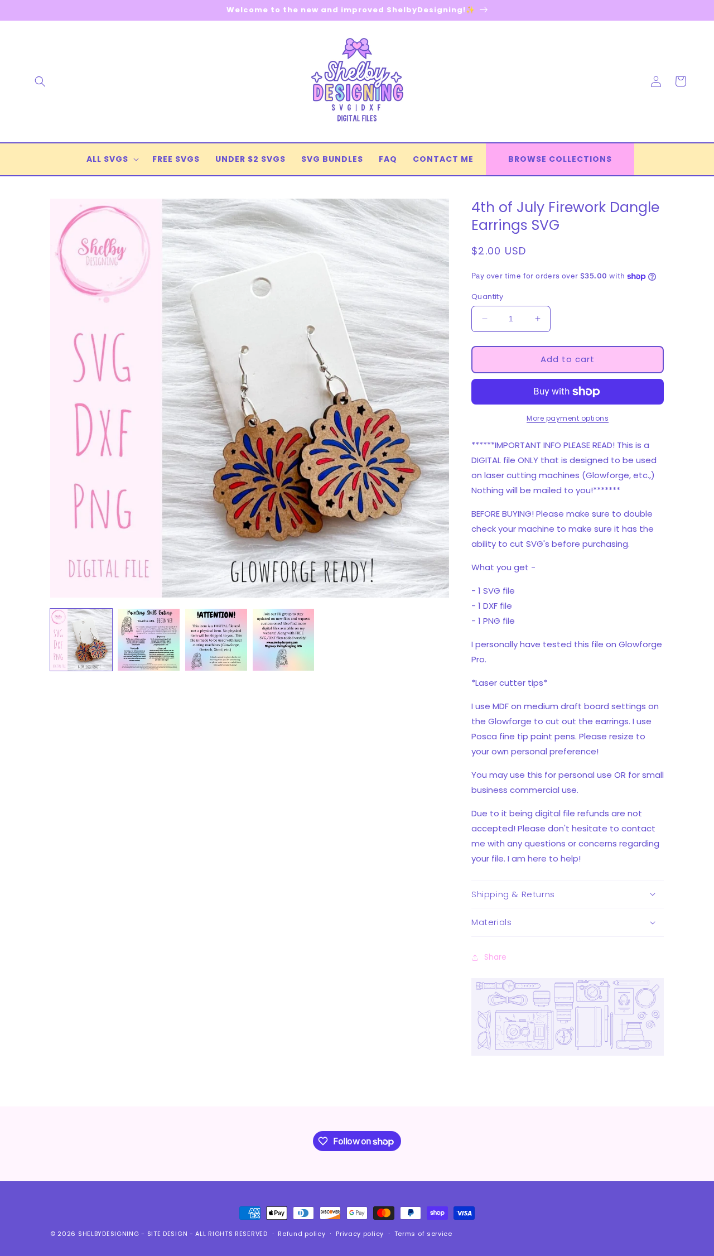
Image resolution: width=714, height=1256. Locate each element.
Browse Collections (560, 159)
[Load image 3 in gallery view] (216, 640)
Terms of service (423, 1233)
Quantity (487, 296)
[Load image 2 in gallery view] (149, 640)
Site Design (167, 1233)
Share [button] (495, 957)
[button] (40, 81)
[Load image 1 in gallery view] (81, 640)
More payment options (568, 418)
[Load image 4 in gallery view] (284, 640)
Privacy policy (360, 1233)
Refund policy (301, 1233)
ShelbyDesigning (108, 1233)
